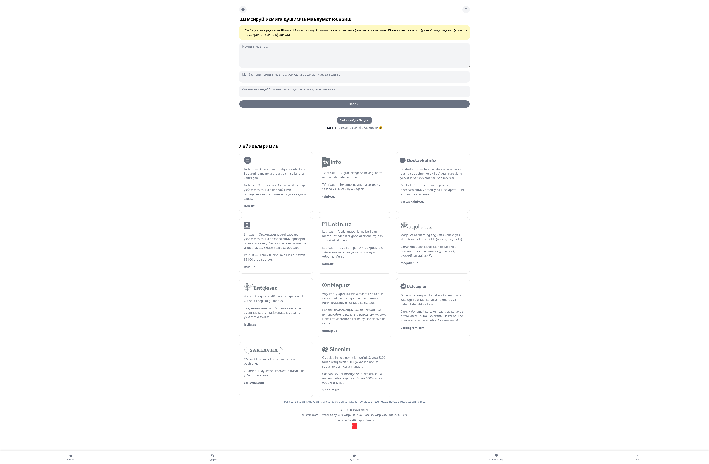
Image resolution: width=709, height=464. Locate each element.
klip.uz (421, 401)
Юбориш (355, 104)
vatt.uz (353, 401)
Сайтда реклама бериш (354, 409)
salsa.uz (300, 401)
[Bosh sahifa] (243, 9)
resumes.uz (380, 401)
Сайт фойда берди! (354, 120)
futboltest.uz (408, 401)
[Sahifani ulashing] (466, 9)
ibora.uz (288, 401)
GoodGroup (354, 420)
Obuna (339, 420)
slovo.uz (325, 401)
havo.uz (394, 401)
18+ (354, 426)
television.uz (339, 401)
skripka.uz (312, 401)
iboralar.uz (365, 401)
